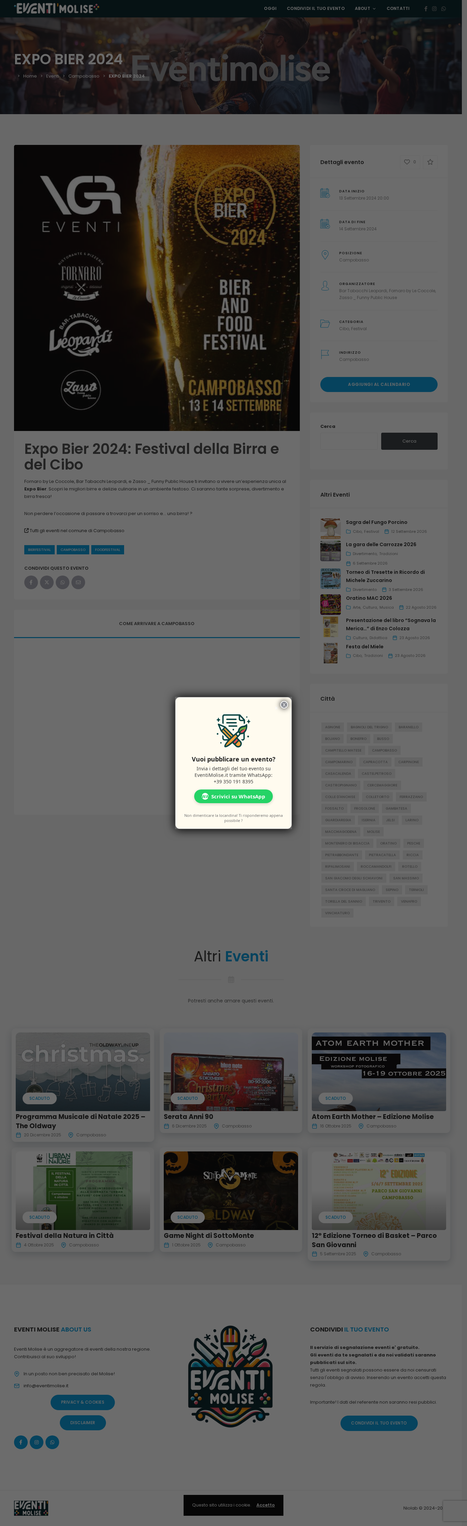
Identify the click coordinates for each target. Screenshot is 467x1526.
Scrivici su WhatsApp (233, 796)
